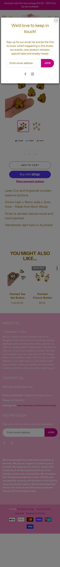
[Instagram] (32, 74)
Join (47, 63)
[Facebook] (25, 74)
